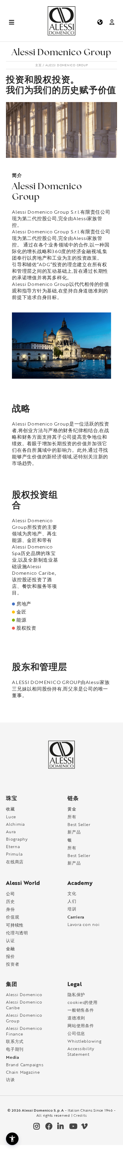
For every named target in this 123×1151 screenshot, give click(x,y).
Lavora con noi (83, 924)
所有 (71, 816)
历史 (10, 901)
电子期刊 (15, 1049)
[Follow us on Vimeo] (83, 1127)
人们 (71, 901)
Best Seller (78, 824)
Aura (11, 831)
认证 (10, 940)
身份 (10, 909)
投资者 (12, 964)
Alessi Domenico (24, 994)
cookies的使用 (82, 1002)
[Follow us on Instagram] (36, 1127)
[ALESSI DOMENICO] (61, 34)
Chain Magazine (23, 1072)
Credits (80, 1115)
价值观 (12, 917)
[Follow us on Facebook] (48, 1127)
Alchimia (15, 824)
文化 (71, 893)
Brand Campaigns (24, 1064)
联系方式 (15, 1041)
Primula (14, 854)
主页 (38, 65)
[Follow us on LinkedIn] (60, 1127)
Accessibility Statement (80, 1051)
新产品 (74, 832)
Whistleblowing (84, 1041)
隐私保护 (76, 994)
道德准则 (76, 1018)
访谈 (10, 1079)
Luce (11, 816)
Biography (17, 839)
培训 (71, 909)
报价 (10, 956)
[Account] (112, 22)
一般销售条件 (80, 1010)
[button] (12, 1138)
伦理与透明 (17, 933)
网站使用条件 (80, 1025)
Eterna (13, 846)
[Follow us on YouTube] (71, 1127)
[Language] (99, 22)
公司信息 (76, 1033)
